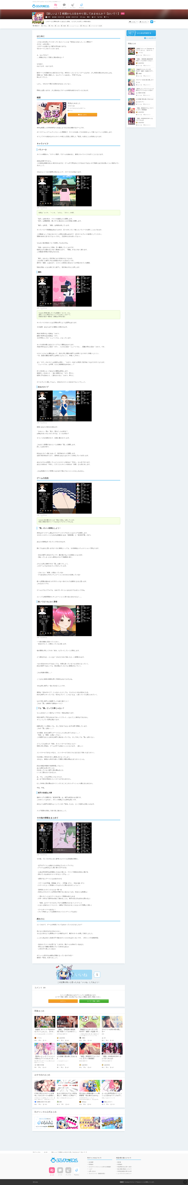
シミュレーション (74, 26)
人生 (58, 26)
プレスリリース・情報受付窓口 (97, 1173)
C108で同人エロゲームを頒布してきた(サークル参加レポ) (44, 1095)
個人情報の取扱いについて (124, 1169)
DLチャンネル (40, 6)
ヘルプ (90, 1169)
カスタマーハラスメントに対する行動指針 (100, 1166)
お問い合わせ (92, 1171)
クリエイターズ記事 (96, 26)
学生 (52, 26)
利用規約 (91, 1164)
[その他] (154, 21)
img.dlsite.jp (43, 207)
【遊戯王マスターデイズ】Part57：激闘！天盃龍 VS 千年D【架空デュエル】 (89, 1031)
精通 (64, 26)
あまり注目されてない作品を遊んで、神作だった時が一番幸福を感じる (67, 1095)
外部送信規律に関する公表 (124, 1171)
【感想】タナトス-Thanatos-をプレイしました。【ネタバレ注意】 (44, 1031)
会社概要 (91, 1162)
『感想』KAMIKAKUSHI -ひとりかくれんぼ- (111, 1057)
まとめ (45, 1152)
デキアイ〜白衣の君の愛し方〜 (145, 80)
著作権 (119, 1162)
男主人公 (85, 26)
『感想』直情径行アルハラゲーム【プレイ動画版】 (89, 1057)
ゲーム (107, 17)
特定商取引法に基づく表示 (124, 1166)
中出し (45, 26)
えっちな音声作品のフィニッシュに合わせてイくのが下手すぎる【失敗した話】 (112, 1095)
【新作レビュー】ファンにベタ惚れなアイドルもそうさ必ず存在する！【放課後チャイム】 (145, 90)
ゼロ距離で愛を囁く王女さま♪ (144, 99)
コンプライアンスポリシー (124, 1173)
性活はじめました (74, 103)
